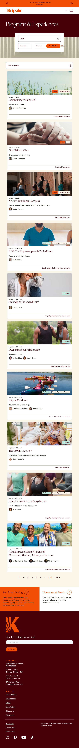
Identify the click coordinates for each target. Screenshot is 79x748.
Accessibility (10, 724)
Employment (11, 699)
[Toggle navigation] (71, 10)
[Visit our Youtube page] (23, 737)
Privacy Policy (10, 728)
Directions (10, 711)
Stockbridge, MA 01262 (14, 684)
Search (53, 46)
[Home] (14, 10)
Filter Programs (13, 65)
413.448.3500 (11, 666)
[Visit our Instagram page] (7, 737)
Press (8, 703)
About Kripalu (11, 694)
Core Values (10, 707)
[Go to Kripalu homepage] (13, 625)
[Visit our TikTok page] (32, 737)
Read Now (39, 4)
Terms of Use (10, 731)
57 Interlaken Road (12, 682)
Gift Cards (10, 715)
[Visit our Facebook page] (15, 737)
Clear (63, 46)
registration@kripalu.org (14, 664)
